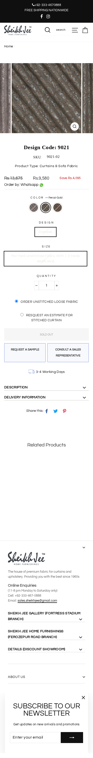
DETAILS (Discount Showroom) (36, 649)
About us (16, 677)
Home (8, 46)
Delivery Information (24, 397)
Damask (45, 232)
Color (46, 197)
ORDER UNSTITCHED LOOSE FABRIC (49, 302)
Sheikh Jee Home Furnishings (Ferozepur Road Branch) (36, 634)
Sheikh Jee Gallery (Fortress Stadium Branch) (44, 616)
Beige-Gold (57, 208)
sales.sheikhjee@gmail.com (37, 600)
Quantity (46, 276)
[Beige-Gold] (18, 519)
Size (46, 246)
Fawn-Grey (34, 208)
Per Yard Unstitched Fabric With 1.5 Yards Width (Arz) (45, 258)
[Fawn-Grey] (7, 519)
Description (16, 387)
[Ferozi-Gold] (13, 519)
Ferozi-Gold (46, 208)
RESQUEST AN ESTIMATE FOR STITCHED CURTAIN (49, 318)
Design (46, 222)
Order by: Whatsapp (21, 185)
